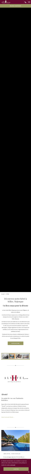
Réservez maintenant (15, 6)
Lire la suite (12, 465)
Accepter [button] (16, 469)
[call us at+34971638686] (25, 2)
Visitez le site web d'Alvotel (7, 417)
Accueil (2, 294)
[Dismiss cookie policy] (29, 472)
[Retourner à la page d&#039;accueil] (6, 2)
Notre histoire (15, 343)
